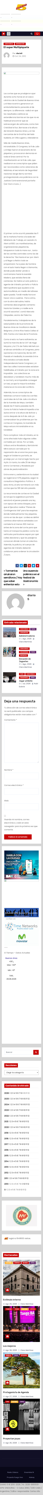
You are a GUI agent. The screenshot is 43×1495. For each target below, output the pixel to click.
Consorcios (24, 632)
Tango (17, 1309)
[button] (31, 33)
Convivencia (9, 44)
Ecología (24, 1355)
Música (32, 1309)
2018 (6, 1138)
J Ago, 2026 (26, 639)
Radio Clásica (12, 1472)
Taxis (22, 674)
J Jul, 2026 (25, 683)
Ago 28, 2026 (11, 1350)
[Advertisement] (21, 209)
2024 (6, 1104)
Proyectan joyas (11, 1438)
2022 (6, 1115)
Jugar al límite (25, 681)
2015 (6, 1155)
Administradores (27, 636)
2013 (6, 1167)
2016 (6, 1150)
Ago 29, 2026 (11, 1304)
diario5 (19, 53)
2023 (6, 1110)
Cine (7, 1402)
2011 (6, 1178)
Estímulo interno (12, 1299)
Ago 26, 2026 (11, 1443)
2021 (6, 1121)
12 (29, 1098)
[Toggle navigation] (8, 33)
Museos (25, 1263)
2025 (6, 1098)
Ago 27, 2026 (11, 1396)
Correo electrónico (14, 785)
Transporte (24, 677)
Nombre (8, 770)
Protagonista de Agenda (16, 1392)
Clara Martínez (26, 1304)
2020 (6, 1127)
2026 (6, 1093)
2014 (6, 1161)
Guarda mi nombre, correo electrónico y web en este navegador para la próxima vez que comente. (21, 824)
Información (20, 44)
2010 (6, 1184)
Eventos (17, 1263)
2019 (6, 1132)
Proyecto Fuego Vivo (15, 1477)
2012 (6, 1172)
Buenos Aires (11, 958)
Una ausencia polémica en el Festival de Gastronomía (31, 576)
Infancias (23, 655)
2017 (6, 1144)
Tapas (33, 629)
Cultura (8, 1263)
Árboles (8, 1355)
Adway (31, 1477)
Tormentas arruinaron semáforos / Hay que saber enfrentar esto (13, 577)
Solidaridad (24, 652)
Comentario (10, 720)
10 (25, 1098)
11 (26, 1098)
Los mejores (9, 1346)
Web (6, 800)
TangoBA (9, 1309)
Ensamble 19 (29, 1472)
